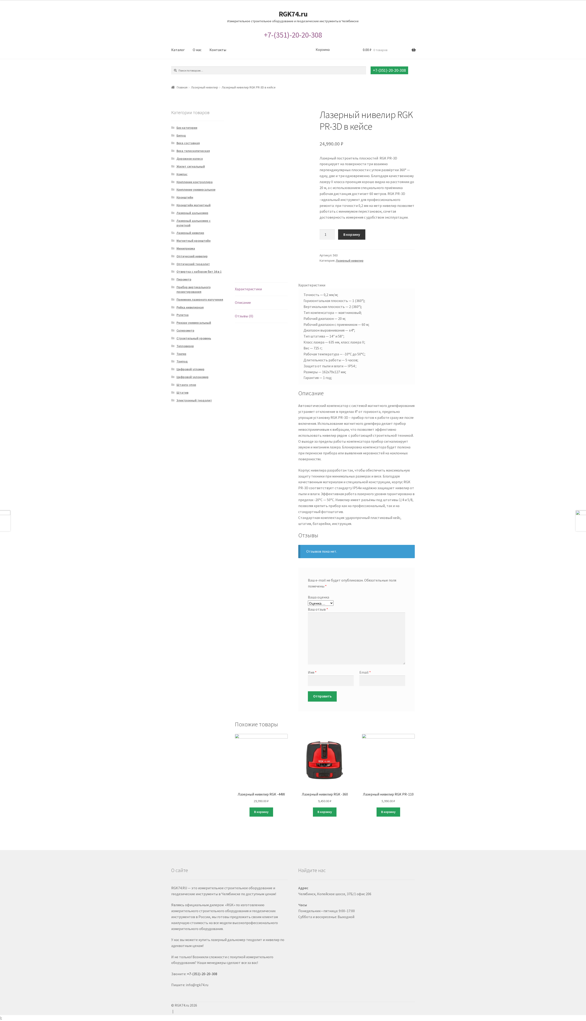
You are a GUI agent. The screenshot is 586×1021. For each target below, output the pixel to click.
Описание (243, 302)
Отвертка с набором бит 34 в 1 (199, 271)
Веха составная (188, 143)
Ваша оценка (318, 597)
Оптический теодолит (193, 264)
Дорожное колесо (189, 158)
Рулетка (182, 315)
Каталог (178, 49)
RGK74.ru (293, 14)
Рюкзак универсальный (193, 323)
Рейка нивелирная (190, 307)
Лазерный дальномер (192, 213)
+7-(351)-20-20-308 (293, 35)
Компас (181, 174)
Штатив (182, 392)
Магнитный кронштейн (193, 241)
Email (365, 672)
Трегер (181, 354)
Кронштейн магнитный (193, 205)
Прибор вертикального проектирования (193, 289)
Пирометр (183, 279)
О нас (197, 49)
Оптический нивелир (192, 256)
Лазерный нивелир (204, 87)
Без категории (186, 128)
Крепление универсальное (195, 189)
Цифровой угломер (190, 369)
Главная (182, 87)
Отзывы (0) (244, 316)
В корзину (351, 234)
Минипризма (185, 248)
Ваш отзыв (318, 609)
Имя (312, 672)
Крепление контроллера (194, 182)
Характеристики (248, 289)
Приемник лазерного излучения (199, 299)
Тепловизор (185, 346)
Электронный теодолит (194, 400)
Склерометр (185, 330)
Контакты (217, 49)
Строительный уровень (193, 338)
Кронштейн (184, 197)
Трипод (182, 361)
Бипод (181, 135)
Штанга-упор (186, 385)
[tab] (261, 289)
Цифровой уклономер (192, 377)
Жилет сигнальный (190, 166)
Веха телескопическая (193, 151)
